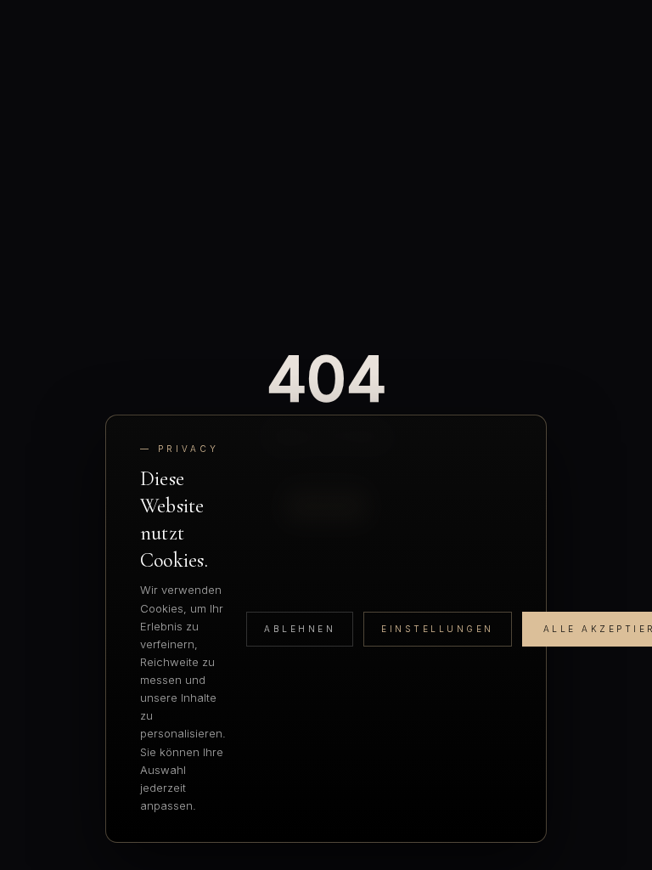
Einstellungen (437, 629)
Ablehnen (299, 629)
